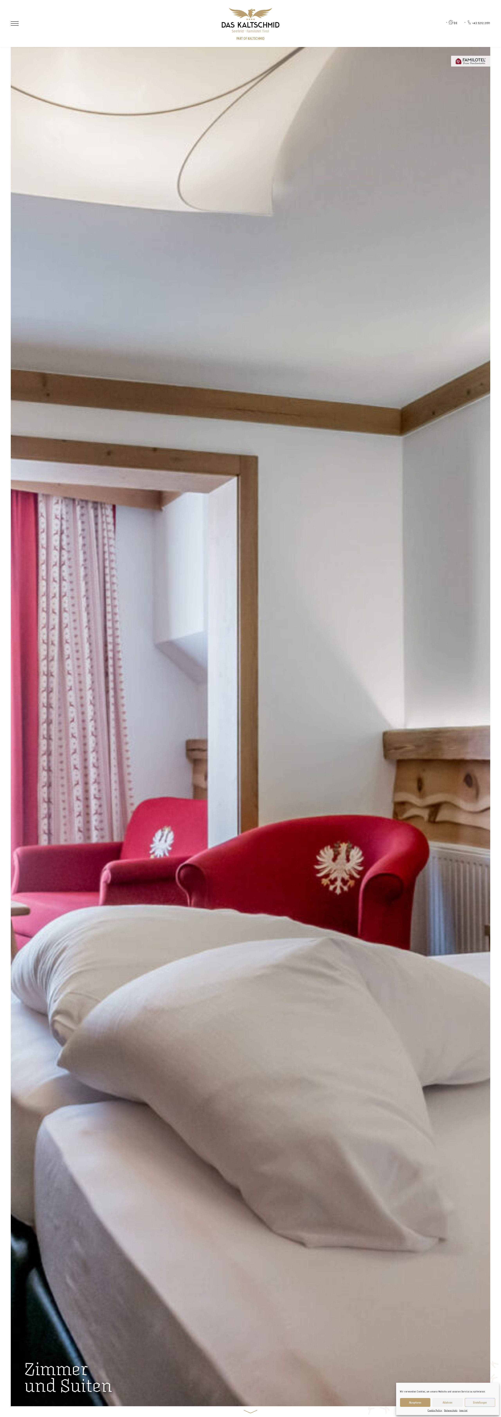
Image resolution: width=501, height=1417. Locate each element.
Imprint (463, 1410)
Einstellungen (480, 1402)
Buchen (67, 23)
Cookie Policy (435, 1410)
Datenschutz (451, 1410)
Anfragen (38, 23)
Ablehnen (447, 1402)
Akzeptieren (415, 1402)
